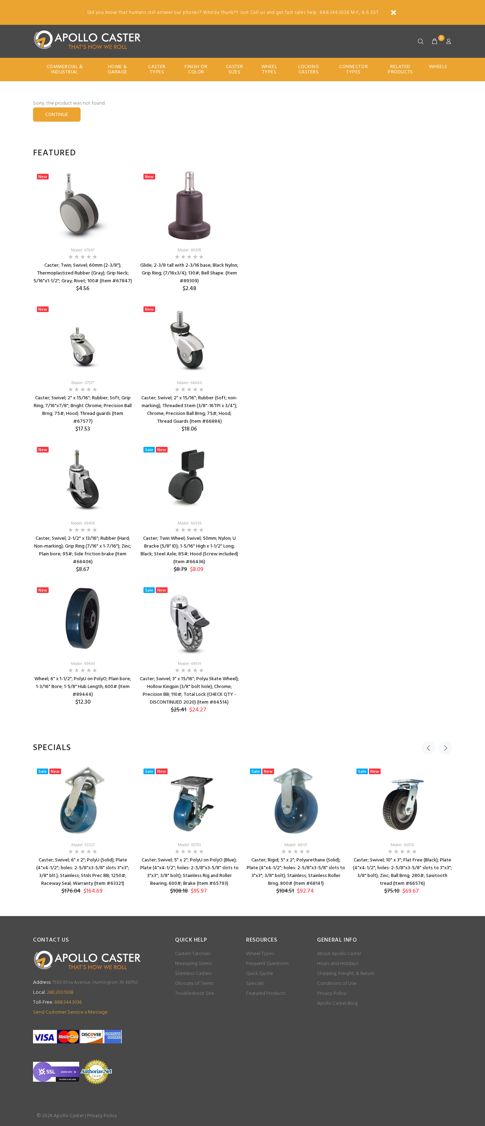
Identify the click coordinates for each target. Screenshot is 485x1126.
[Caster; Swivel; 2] (82, 338)
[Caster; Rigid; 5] (295, 800)
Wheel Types (269, 69)
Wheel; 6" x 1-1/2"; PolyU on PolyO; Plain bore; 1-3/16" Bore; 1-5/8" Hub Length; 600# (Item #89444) (82, 687)
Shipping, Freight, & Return (346, 974)
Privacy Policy (332, 993)
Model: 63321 (82, 845)
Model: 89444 (83, 663)
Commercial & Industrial (65, 69)
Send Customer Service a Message (70, 1012)
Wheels (438, 67)
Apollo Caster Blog (337, 1003)
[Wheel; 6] (82, 619)
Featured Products (265, 993)
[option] (82, 443)
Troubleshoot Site (194, 993)
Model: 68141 (295, 845)
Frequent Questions (267, 964)
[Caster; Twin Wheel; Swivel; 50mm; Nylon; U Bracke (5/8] (189, 478)
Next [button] (445, 748)
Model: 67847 (82, 250)
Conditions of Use (336, 984)
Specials (255, 984)
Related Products (400, 69)
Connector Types (353, 69)
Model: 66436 (189, 523)
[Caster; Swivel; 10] (402, 800)
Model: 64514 (189, 663)
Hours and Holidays (337, 964)
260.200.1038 (53, 992)
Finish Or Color (196, 69)
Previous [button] (428, 748)
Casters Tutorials (192, 954)
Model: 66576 (402, 845)
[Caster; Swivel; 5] (189, 800)
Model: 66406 (83, 523)
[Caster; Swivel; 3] (189, 619)
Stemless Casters (193, 974)
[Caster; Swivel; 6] (82, 800)
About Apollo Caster (339, 954)
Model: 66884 (189, 383)
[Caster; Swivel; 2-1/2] (82, 478)
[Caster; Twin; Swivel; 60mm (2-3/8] (82, 205)
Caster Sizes (234, 69)
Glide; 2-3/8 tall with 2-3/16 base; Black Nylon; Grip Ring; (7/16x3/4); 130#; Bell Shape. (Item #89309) (189, 273)
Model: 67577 (82, 383)
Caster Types (156, 69)
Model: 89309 (189, 250)
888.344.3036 (57, 1002)
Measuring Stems (193, 964)
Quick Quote (259, 974)
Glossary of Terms (194, 984)
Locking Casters (308, 69)
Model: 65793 (189, 845)
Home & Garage (117, 69)
